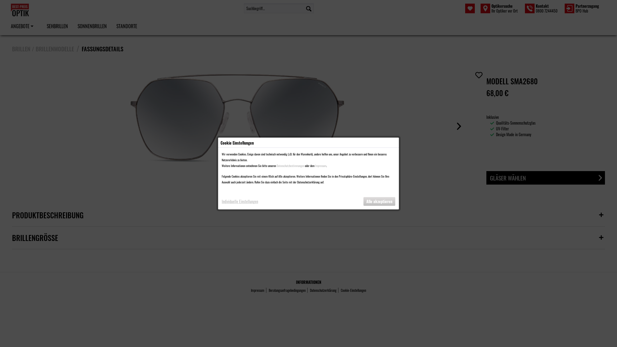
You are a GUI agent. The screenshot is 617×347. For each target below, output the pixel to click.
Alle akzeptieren (379, 201)
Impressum (320, 166)
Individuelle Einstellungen (240, 201)
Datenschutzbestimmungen (290, 166)
